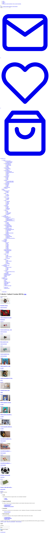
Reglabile (7, 197)
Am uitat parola (2, 532)
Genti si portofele (7, 170)
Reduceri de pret (6, 288)
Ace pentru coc (8, 164)
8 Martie (7, 223)
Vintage (5, 284)
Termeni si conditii (3, 521)
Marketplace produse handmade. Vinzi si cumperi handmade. (11, 3)
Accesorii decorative (9, 161)
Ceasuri (7, 192)
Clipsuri (7, 202)
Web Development (18, 521)
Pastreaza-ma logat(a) (4, 529)
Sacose (7, 175)
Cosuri (7, 231)
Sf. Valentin (8, 224)
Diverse (7, 199)
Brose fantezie (8, 168)
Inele (5, 196)
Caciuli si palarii (6, 183)
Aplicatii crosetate (9, 162)
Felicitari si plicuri (9, 226)
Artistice (7, 206)
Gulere (7, 179)
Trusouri (5, 276)
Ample (7, 254)
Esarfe (7, 177)
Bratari (7, 191)
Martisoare (6, 188)
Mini (7, 261)
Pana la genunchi (9, 256)
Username (2, 525)
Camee (7, 194)
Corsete (7, 247)
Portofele (7, 173)
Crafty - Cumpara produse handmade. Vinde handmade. (9, 6)
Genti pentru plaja (9, 171)
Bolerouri (7, 251)
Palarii (7, 186)
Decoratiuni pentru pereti (10, 229)
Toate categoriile (4, 278)
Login (3, 1)
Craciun (7, 222)
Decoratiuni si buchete (7, 274)
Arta (5, 280)
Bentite (7, 166)
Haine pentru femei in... (8, 249)
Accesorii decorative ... (7, 160)
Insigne (7, 169)
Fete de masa (8, 235)
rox (25, 294)
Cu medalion (8, 213)
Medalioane (8, 208)
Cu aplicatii (8, 258)
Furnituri (3, 277)
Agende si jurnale (9, 225)
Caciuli (7, 185)
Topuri (5, 241)
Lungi (7, 211)
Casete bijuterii (8, 230)
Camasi (7, 245)
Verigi (7, 204)
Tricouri (7, 244)
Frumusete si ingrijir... (7, 217)
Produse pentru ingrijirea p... (10, 218)
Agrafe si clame (8, 165)
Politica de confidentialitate (11, 521)
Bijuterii (3, 189)
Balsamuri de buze (9, 219)
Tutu (7, 257)
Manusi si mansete (7, 187)
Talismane (7, 209)
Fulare (7, 178)
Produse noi (6, 287)
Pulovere (7, 242)
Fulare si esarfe (6, 176)
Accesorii (5, 270)
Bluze (7, 243)
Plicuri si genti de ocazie (10, 172)
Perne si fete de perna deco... (10, 238)
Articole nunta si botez (5, 265)
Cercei (5, 200)
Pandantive (6, 205)
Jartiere (7, 272)
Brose (5, 193)
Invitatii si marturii (7, 275)
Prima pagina (4, 291)
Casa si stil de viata (5, 216)
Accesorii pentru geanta (10, 181)
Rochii (5, 259)
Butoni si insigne (6, 167)
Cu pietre (7, 195)
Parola (1, 527)
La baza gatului (8, 212)
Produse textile (6, 234)
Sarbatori (5, 221)
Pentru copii (6, 283)
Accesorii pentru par (7, 163)
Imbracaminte (4, 240)
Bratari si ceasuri (6, 190)
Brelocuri (5, 180)
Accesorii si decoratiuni (8, 228)
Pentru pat (7, 237)
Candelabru (8, 201)
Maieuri (7, 246)
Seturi (5, 215)
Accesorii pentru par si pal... (10, 271)
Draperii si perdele (9, 236)
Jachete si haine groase (7, 250)
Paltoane (7, 252)
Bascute (7, 184)
